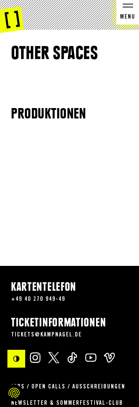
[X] (53, 357)
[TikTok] (72, 357)
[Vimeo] (109, 357)
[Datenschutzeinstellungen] (14, 392)
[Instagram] (35, 357)
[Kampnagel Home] (12, 16)
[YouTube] (90, 357)
